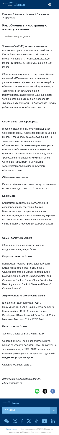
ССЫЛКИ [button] (10, 410)
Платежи (10, 18)
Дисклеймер (11, 429)
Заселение (43, 14)
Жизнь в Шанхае (24, 14)
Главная (7, 14)
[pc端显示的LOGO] (15, 4)
